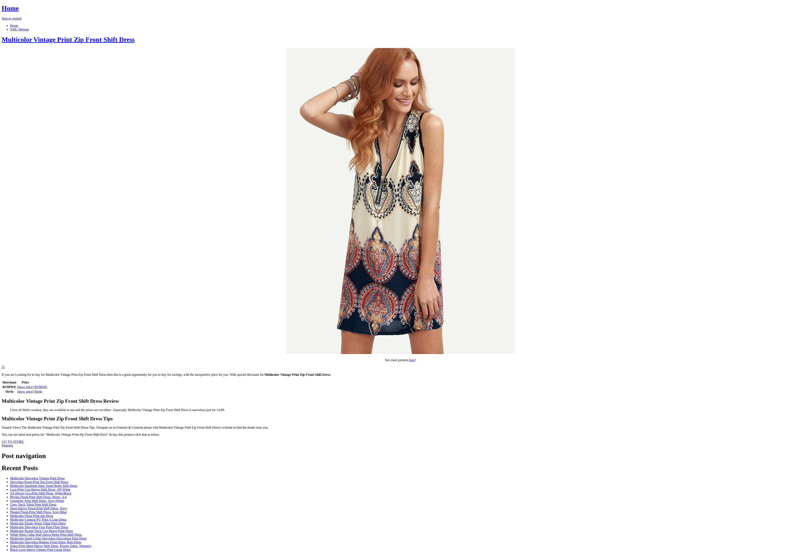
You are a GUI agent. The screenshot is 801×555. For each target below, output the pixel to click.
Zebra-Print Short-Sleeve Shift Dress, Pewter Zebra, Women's (50, 546)
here (412, 360)
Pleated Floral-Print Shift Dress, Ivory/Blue (38, 512)
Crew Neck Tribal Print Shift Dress (33, 504)
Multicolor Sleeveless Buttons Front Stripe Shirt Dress (45, 542)
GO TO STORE (13, 441)
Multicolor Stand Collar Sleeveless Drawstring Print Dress (48, 538)
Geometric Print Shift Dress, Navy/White (37, 501)
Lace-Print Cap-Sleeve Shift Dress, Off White (40, 489)
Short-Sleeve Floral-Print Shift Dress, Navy (38, 508)
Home (10, 8)
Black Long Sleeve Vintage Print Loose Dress (40, 549)
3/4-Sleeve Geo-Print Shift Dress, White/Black (40, 493)
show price (25, 387)
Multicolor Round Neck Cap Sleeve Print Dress (41, 531)
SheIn (38, 391)
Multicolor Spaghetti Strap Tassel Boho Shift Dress (43, 486)
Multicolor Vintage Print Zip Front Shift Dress (68, 39)
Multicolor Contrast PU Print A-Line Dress (38, 519)
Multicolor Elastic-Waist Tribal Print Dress (38, 523)
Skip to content (11, 18)
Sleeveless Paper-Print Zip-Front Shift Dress (39, 482)
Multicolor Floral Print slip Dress (31, 516)
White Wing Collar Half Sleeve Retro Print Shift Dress (46, 534)
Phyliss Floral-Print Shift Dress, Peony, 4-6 (38, 497)
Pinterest (7, 445)
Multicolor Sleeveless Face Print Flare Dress (39, 527)
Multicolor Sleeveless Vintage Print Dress (37, 478)
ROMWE (40, 387)
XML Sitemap (19, 29)
